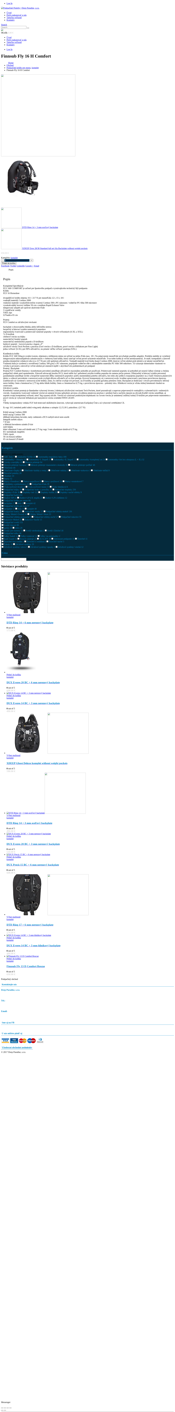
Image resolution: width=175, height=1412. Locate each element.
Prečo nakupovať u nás (17, 15)
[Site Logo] (20, 8)
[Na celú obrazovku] (5, 1407)
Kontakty (11, 20)
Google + (29, 266)
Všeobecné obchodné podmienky (17, 1047)
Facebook (5, 266)
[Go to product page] (90, 593)
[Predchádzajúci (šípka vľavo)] (2, 1410)
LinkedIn (21, 266)
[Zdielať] (8, 1407)
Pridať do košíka (8, 263)
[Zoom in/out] (2, 1407)
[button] (4, 25)
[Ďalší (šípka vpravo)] (5, 1410)
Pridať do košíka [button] (14, 674)
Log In (9, 3)
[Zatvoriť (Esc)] (10, 1407)
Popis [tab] (11, 270)
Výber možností (13, 615)
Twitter (13, 266)
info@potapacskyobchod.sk (13, 1014)
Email (36, 266)
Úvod (9, 12)
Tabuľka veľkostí (14, 17)
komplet (14, 258)
